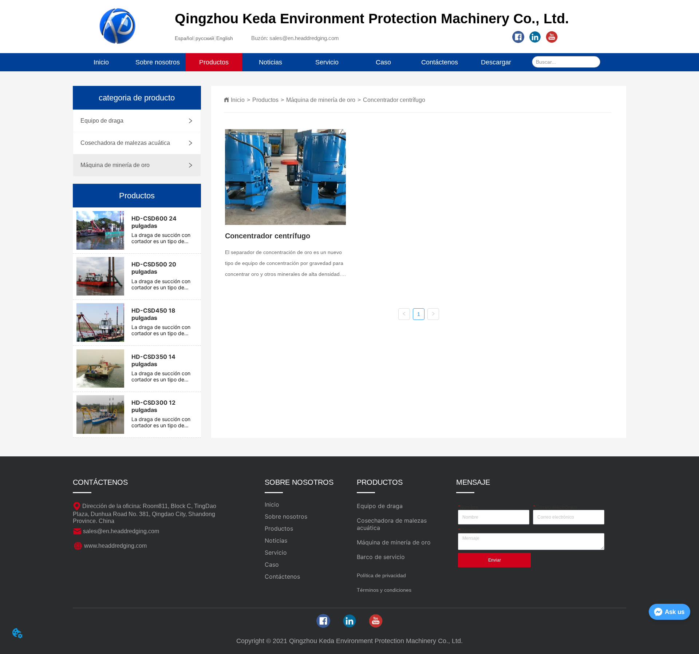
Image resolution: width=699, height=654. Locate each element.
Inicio (238, 100)
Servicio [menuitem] (327, 62)
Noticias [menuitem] (270, 62)
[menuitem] (214, 62)
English (224, 38)
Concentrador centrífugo (394, 100)
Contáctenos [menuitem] (439, 62)
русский (205, 38)
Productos (265, 100)
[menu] (298, 62)
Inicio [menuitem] (101, 62)
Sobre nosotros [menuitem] (157, 62)
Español (184, 38)
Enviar (494, 560)
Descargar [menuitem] (496, 62)
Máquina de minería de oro (320, 100)
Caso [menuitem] (383, 62)
